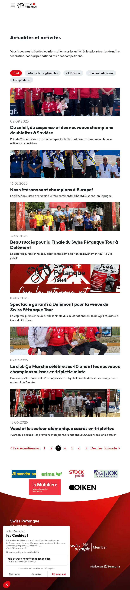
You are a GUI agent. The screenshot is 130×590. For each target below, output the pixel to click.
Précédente (22, 448)
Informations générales (43, 73)
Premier (33, 448)
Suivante (110, 448)
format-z (114, 566)
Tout (16, 73)
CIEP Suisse (73, 73)
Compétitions (21, 80)
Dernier (96, 448)
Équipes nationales (101, 73)
